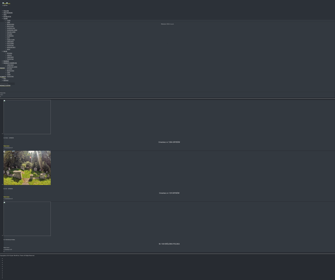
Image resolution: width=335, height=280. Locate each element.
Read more (6, 146)
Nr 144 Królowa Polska (9, 239)
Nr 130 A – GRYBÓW (9, 138)
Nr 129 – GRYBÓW (8, 188)
